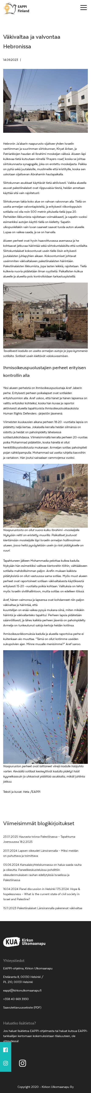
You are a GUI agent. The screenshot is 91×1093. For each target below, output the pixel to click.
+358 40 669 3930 (16, 999)
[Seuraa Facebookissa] (5, 1050)
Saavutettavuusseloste (18, 1007)
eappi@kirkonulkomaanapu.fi (22, 990)
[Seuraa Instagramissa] (5, 1063)
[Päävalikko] (83, 8)
